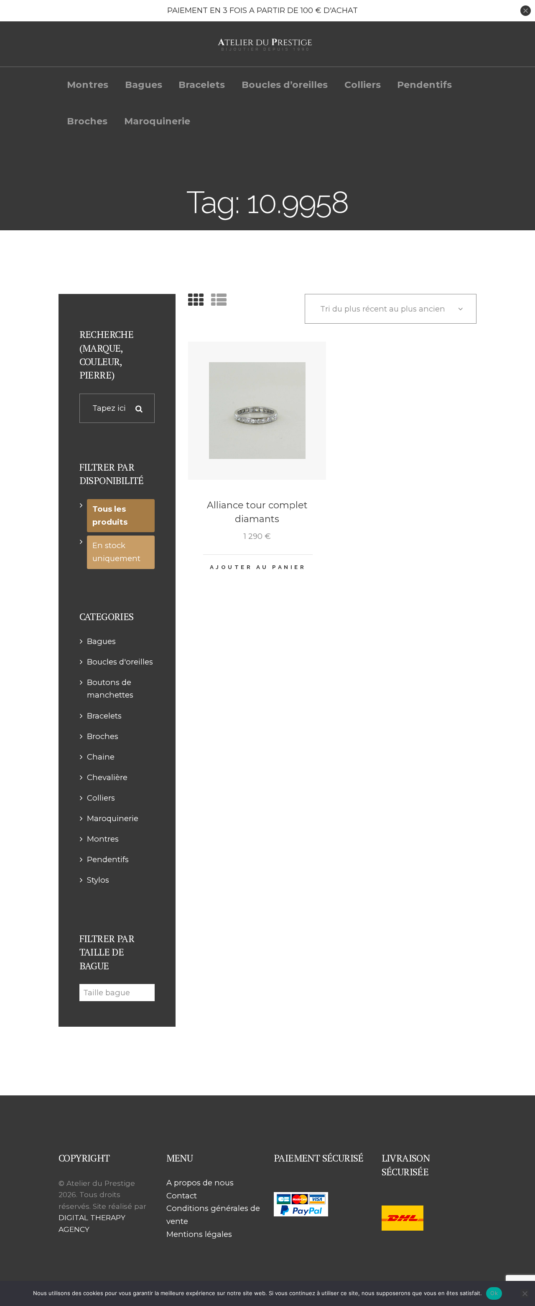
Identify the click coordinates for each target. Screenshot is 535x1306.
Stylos (98, 880)
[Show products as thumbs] (196, 300)
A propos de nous (200, 1183)
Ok (494, 1293)
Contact (181, 1195)
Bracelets (104, 716)
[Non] (524, 1293)
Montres (103, 839)
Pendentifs (108, 859)
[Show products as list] (219, 300)
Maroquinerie (112, 818)
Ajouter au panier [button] (258, 567)
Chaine (101, 757)
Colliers (101, 798)
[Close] (525, 10)
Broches (102, 736)
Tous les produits (109, 515)
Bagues (101, 641)
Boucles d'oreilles (120, 662)
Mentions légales (199, 1234)
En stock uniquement (116, 552)
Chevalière (107, 777)
